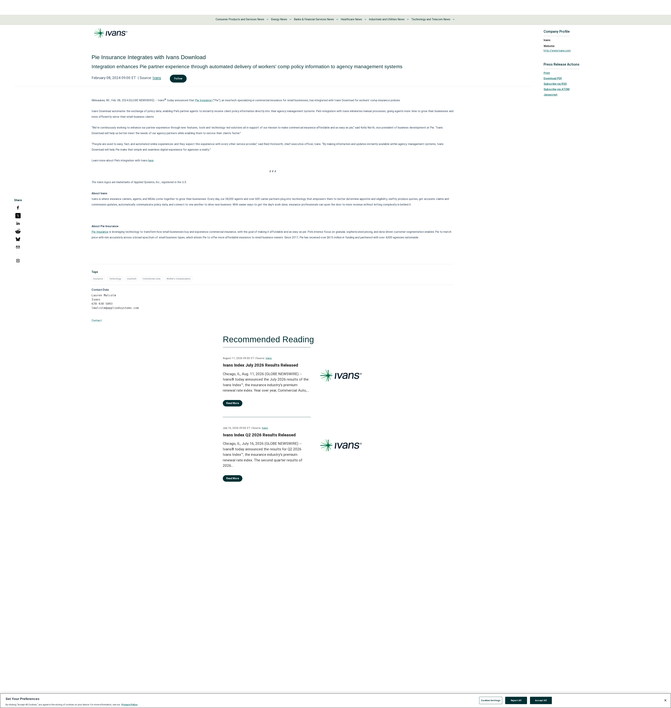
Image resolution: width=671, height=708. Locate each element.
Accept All (541, 700)
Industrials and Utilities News (387, 19)
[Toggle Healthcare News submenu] (365, 19)
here (151, 160)
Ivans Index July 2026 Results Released (260, 365)
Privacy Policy (129, 704)
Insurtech (131, 278)
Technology (115, 278)
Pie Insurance (203, 100)
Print (547, 73)
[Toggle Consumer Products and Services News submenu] (267, 19)
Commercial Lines (152, 278)
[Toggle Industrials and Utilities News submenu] (408, 19)
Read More (232, 403)
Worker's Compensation (179, 278)
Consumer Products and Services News (240, 19)
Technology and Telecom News (430, 19)
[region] (335, 700)
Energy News (279, 19)
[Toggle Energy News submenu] (290, 19)
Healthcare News (351, 19)
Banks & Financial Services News (314, 19)
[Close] (665, 700)
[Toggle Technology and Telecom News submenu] (453, 19)
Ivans (157, 78)
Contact (97, 320)
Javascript (550, 94)
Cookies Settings (490, 700)
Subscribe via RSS (555, 84)
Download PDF (553, 78)
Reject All (516, 700)
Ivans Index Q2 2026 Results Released (259, 435)
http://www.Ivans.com (557, 50)
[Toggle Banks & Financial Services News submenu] (337, 19)
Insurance (98, 278)
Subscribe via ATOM (556, 89)
